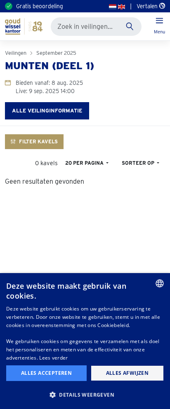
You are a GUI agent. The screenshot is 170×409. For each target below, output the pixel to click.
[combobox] (160, 283)
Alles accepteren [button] (46, 372)
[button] (85, 395)
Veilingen (15, 53)
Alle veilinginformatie (47, 111)
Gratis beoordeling (39, 6)
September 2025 (56, 53)
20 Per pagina (85, 163)
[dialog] (85, 341)
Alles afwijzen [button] (127, 372)
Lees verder (53, 357)
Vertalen (148, 6)
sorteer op (139, 163)
